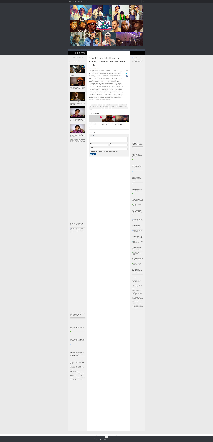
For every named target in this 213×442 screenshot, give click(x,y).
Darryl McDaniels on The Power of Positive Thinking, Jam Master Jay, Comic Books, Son (137, 259)
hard (119, 104)
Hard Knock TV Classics (100, 49)
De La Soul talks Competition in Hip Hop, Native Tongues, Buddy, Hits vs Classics (77, 362)
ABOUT (74, 1)
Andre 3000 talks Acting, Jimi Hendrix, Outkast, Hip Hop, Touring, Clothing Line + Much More (77, 88)
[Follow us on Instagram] (79, 53)
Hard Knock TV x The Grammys (121, 49)
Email (110, 143)
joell (95, 106)
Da (109, 104)
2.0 (91, 104)
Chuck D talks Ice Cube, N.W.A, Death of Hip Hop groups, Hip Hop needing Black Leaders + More (77, 314)
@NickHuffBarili (93, 68)
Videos (71, 49)
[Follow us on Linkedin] (77, 53)
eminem (114, 104)
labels (100, 106)
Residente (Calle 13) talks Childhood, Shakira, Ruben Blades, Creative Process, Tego (137, 248)
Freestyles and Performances (89, 49)
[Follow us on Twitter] (81, 53)
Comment (92, 135)
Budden (104, 104)
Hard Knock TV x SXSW (133, 49)
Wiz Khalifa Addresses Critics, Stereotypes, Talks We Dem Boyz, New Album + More (77, 135)
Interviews (80, 49)
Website (91, 147)
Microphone (106, 106)
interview (90, 106)
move (113, 106)
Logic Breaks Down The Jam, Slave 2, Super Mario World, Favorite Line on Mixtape (77, 368)
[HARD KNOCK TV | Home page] (106, 25)
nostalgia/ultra (121, 106)
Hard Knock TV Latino (110, 49)
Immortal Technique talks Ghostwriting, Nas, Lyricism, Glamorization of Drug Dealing (137, 143)
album (96, 104)
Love (103, 106)
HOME (70, 1)
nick (117, 106)
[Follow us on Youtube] (84, 53)
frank (117, 104)
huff (126, 104)
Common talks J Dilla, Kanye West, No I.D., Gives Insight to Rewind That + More (77, 225)
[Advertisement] (137, 335)
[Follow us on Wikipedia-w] (83, 53)
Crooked (107, 104)
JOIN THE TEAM (80, 1)
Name (91, 143)
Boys (101, 104)
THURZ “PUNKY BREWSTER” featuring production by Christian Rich (121, 124)
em (111, 104)
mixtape (110, 106)
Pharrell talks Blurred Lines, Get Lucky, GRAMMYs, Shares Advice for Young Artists (77, 341)
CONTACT (86, 1)
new (115, 106)
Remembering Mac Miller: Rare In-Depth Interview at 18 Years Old (137, 200)
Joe (93, 106)
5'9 (93, 104)
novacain (125, 106)
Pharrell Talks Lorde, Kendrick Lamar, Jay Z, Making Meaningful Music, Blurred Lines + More (77, 354)
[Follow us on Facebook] (76, 53)
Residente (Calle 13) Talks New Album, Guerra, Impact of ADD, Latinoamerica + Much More (137, 238)
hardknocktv (123, 104)
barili (99, 104)
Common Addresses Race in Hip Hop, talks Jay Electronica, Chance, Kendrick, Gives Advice (77, 103)
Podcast (75, 49)
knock (98, 106)
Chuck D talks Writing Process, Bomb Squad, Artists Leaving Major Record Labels (77, 327)
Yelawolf (90, 109)
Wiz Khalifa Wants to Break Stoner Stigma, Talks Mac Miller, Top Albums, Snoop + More (77, 121)
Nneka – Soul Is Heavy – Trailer (76, 379)
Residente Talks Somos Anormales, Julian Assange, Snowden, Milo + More (136, 227)
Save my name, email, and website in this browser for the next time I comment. (104, 151)
